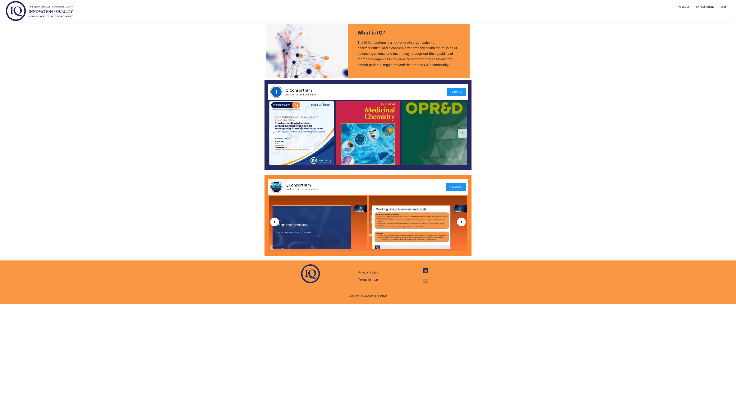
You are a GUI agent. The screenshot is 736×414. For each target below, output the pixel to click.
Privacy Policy (368, 272)
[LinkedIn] (425, 270)
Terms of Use (368, 279)
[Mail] (425, 281)
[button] (301, 133)
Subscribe (456, 187)
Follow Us (456, 92)
